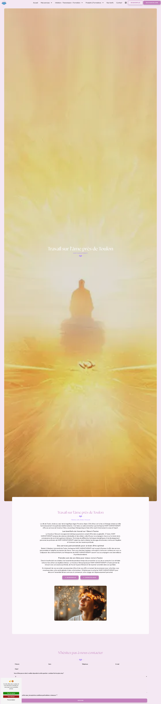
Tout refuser (11, 696)
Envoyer (80, 700)
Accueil (35, 3)
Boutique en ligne (152, 2)
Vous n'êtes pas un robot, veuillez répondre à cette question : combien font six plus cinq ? (39, 673)
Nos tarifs (110, 3)
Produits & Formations (93, 3)
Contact (119, 3)
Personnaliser (11, 700)
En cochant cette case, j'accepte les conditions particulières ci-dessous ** (36, 695)
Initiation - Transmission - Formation (67, 3)
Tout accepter (11, 693)
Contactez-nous (90, 577)
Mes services (45, 3)
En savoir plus (135, 2)
